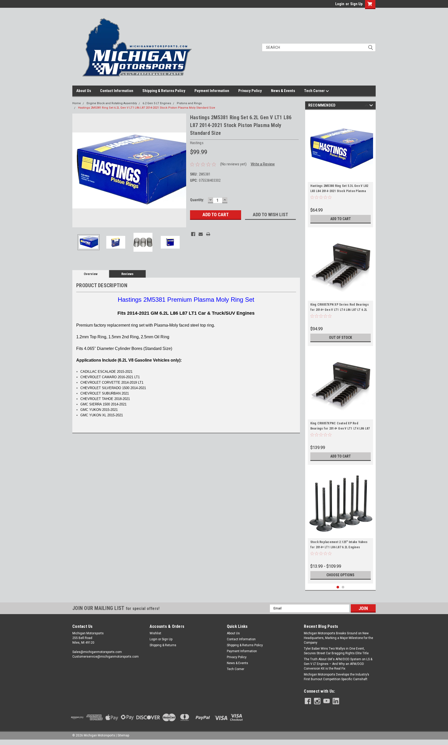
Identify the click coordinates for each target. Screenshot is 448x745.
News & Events (283, 90)
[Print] (208, 234)
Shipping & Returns (163, 645)
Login (339, 4)
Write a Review (263, 164)
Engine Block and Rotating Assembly (112, 103)
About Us (83, 90)
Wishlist (155, 633)
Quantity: (197, 200)
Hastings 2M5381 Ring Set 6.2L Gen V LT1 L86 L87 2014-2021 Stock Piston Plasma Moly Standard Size (146, 107)
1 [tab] (338, 587)
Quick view (340, 178)
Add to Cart (340, 219)
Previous (77, 170)
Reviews (127, 274)
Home (76, 103)
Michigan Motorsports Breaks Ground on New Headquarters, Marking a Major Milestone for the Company (338, 637)
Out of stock (340, 337)
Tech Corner (315, 90)
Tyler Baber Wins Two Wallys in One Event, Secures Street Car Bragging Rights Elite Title (336, 651)
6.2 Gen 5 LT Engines (157, 103)
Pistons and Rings (189, 103)
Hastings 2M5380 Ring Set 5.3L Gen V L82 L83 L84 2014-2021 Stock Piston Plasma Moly (339, 191)
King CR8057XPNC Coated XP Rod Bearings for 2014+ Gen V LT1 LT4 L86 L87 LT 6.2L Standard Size (340, 428)
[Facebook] (193, 234)
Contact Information (116, 90)
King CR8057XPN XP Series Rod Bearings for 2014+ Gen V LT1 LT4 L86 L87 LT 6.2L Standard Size (339, 310)
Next (181, 170)
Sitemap (123, 735)
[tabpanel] (340, 170)
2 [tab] (343, 587)
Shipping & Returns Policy (163, 90)
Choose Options (340, 575)
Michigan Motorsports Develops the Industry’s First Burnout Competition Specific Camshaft (336, 677)
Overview (90, 274)
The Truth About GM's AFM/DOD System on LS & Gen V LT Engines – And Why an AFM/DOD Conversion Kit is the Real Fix (338, 663)
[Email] (201, 234)
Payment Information (211, 90)
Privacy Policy (250, 90)
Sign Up (356, 4)
